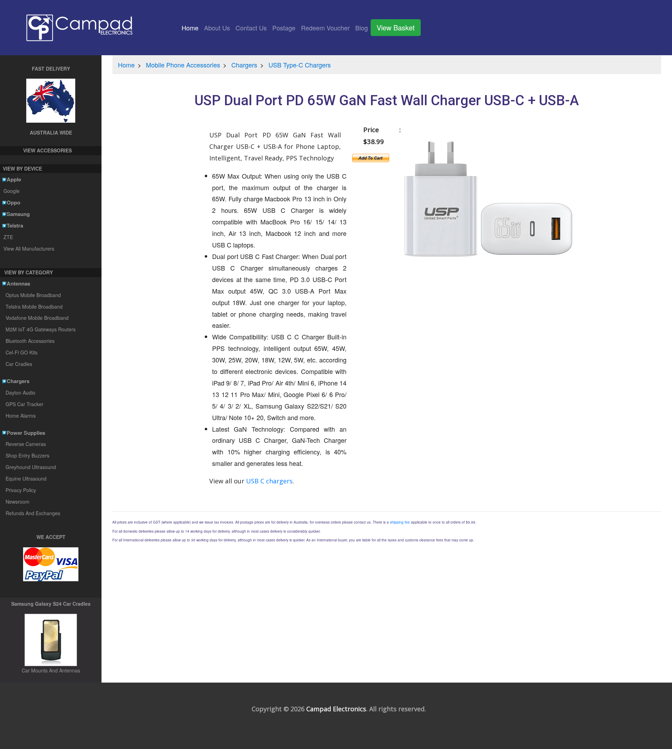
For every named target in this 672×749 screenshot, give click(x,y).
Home (191, 27)
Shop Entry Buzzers (27, 455)
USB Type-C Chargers (299, 64)
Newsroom (17, 501)
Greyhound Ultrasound (31, 466)
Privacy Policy (21, 490)
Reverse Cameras (26, 443)
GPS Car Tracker (24, 404)
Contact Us (251, 27)
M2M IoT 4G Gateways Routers (41, 329)
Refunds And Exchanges (33, 513)
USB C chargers (269, 481)
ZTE (8, 236)
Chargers (244, 64)
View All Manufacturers (29, 248)
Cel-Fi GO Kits (21, 352)
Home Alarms (21, 415)
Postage (283, 27)
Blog (361, 27)
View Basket (396, 27)
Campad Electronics (336, 709)
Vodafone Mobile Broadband (37, 317)
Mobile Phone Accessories (183, 64)
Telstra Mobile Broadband (34, 306)
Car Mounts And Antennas (51, 670)
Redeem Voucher (325, 27)
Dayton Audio (20, 392)
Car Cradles (19, 363)
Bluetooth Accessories (30, 340)
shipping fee (400, 522)
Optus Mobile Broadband (33, 294)
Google (11, 190)
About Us (217, 27)
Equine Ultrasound (26, 478)
